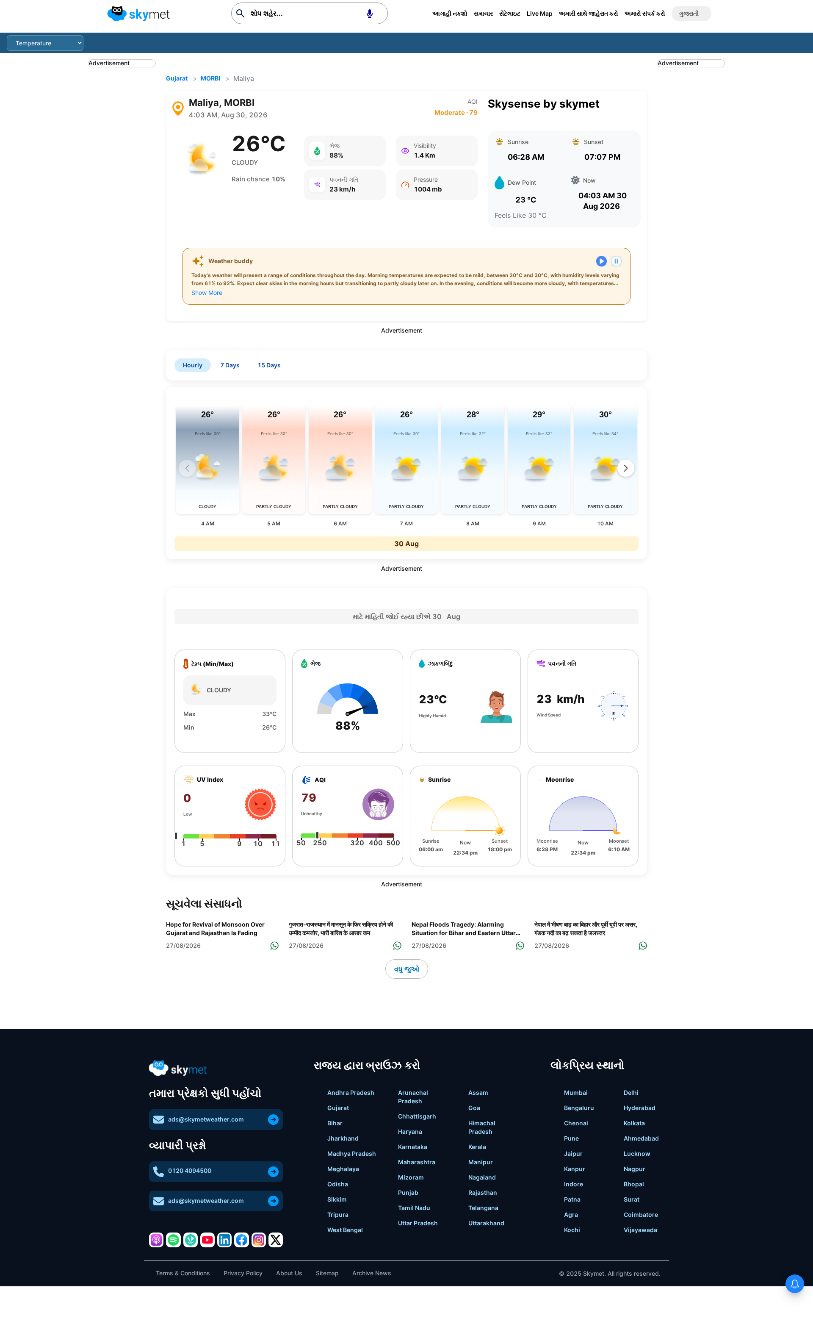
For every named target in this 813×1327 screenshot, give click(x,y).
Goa (474, 1107)
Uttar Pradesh (418, 1223)
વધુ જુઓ (406, 969)
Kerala (477, 1146)
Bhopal (634, 1184)
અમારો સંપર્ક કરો (645, 13)
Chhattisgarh (417, 1116)
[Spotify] (173, 1240)
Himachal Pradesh (481, 1127)
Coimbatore (641, 1214)
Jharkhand (343, 1138)
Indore (573, 1184)
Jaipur (573, 1153)
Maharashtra (416, 1162)
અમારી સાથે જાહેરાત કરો (588, 13)
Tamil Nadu (414, 1207)
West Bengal (345, 1229)
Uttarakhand (486, 1223)
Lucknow (637, 1153)
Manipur (480, 1162)
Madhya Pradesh (351, 1153)
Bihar (335, 1123)
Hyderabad (639, 1107)
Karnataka (412, 1146)
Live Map (540, 13)
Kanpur (574, 1168)
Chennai (576, 1123)
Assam (478, 1092)
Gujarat (177, 78)
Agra (571, 1214)
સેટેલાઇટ (509, 13)
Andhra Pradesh (350, 1092)
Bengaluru (579, 1107)
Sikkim (337, 1199)
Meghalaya (343, 1168)
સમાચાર (483, 13)
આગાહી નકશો (449, 13)
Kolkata (634, 1123)
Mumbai (576, 1092)
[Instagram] (259, 1240)
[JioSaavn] (190, 1240)
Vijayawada (640, 1229)
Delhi (631, 1092)
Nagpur (634, 1168)
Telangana (483, 1207)
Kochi (572, 1229)
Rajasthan (482, 1192)
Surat (631, 1199)
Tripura (337, 1214)
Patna (572, 1199)
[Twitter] (275, 1240)
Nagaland (482, 1177)
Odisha (337, 1184)
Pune (571, 1138)
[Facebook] (241, 1240)
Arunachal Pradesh (413, 1097)
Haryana (410, 1131)
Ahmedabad (641, 1138)
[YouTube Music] (207, 1240)
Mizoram (411, 1177)
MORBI (210, 78)
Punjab (408, 1192)
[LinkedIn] (224, 1240)
